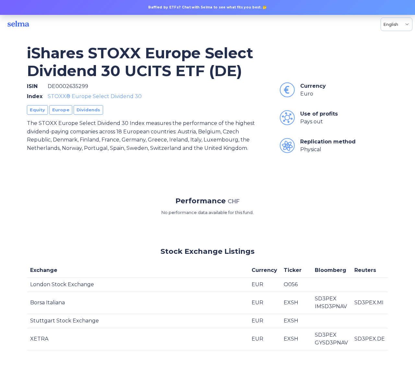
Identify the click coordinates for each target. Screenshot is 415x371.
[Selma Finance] (18, 24)
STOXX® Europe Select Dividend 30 (95, 96)
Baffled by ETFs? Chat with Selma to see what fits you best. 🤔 (207, 7)
